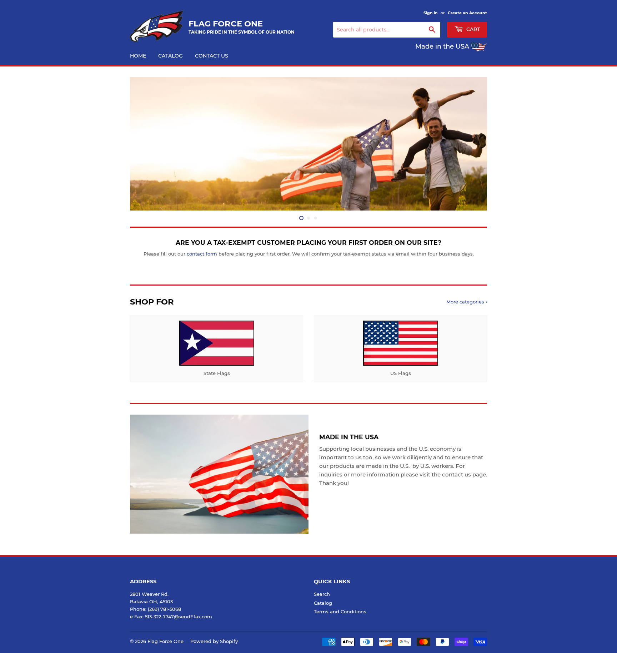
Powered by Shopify (214, 641)
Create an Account (467, 12)
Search (322, 594)
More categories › (466, 302)
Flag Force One (165, 641)
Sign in (430, 12)
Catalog (170, 56)
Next (472, 144)
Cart (472, 29)
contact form (202, 254)
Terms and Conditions (340, 611)
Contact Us (211, 56)
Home (138, 56)
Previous (145, 144)
